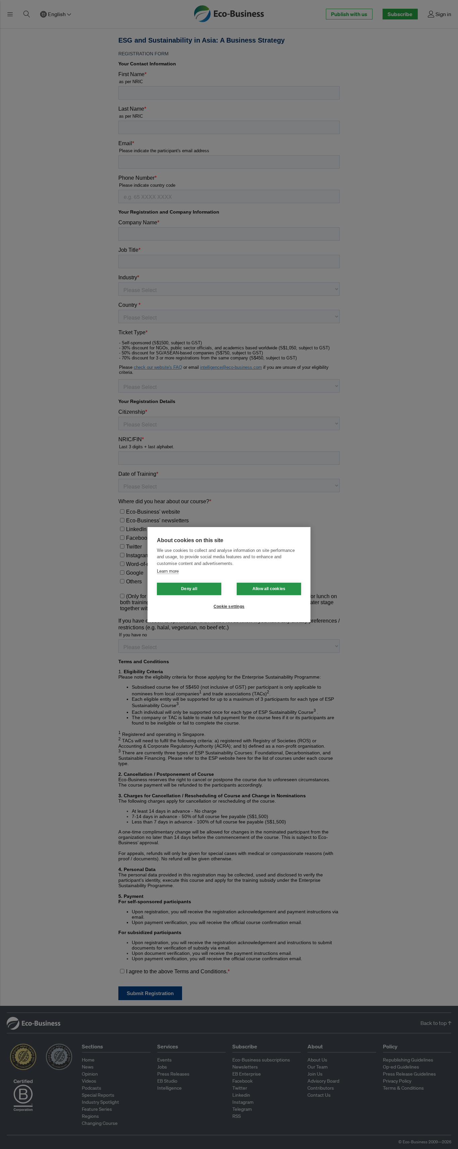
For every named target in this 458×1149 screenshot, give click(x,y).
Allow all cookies (268, 588)
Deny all (189, 588)
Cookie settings (229, 606)
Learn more (168, 571)
